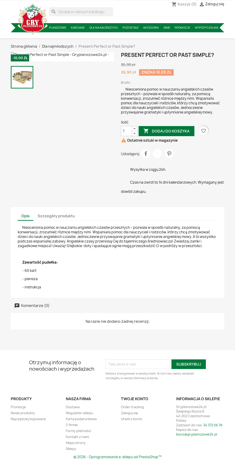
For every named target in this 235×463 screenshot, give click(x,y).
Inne (167, 28)
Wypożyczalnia (206, 28)
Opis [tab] (25, 215)
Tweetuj (157, 153)
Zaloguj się (129, 413)
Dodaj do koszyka (166, 131)
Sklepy (71, 448)
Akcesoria (151, 28)
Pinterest (169, 153)
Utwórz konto (131, 419)
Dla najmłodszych (104, 28)
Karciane (78, 28)
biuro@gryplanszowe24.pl (196, 434)
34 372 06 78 (212, 425)
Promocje (182, 28)
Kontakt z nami (77, 437)
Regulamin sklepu (79, 413)
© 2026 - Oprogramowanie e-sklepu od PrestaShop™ (117, 457)
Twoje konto (134, 398)
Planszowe (57, 28)
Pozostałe (131, 28)
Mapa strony (76, 443)
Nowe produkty (23, 413)
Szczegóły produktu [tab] (56, 215)
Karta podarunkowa (81, 419)
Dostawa (73, 407)
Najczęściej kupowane (28, 419)
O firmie (72, 425)
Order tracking (132, 407)
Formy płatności (78, 431)
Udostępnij (145, 153)
